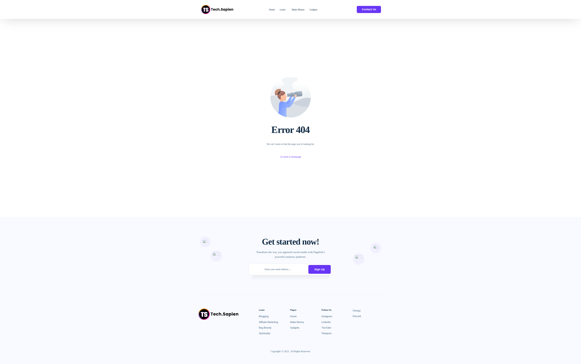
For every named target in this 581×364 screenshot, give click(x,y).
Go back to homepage (290, 157)
